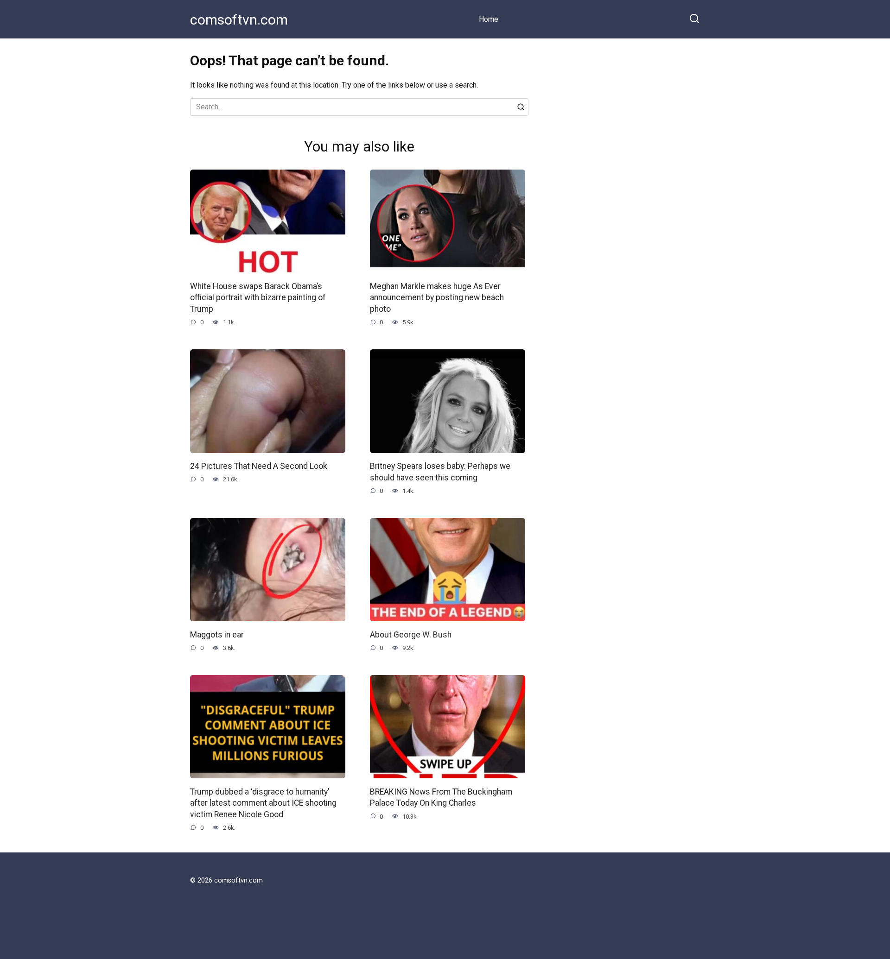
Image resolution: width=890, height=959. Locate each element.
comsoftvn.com (239, 20)
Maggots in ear (217, 634)
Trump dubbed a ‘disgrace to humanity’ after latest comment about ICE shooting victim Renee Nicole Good (263, 803)
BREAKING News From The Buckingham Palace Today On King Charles (441, 797)
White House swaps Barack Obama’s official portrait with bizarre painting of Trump (258, 298)
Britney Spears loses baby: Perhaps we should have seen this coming (440, 471)
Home (488, 19)
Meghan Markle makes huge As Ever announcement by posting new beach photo (437, 298)
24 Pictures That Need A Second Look (258, 466)
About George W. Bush (410, 634)
